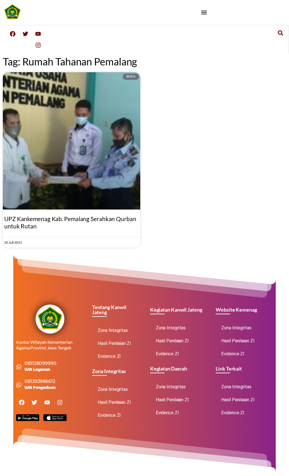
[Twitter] (25, 33)
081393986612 (40, 381)
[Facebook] (12, 33)
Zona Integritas (113, 330)
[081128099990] (19, 367)
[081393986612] (19, 385)
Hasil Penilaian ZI (114, 343)
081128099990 (40, 363)
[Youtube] (38, 33)
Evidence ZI (109, 356)
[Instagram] (38, 45)
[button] (204, 12)
